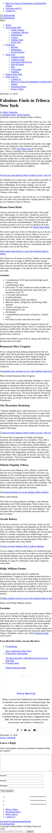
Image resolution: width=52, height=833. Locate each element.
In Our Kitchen (17, 52)
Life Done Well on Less (21, 62)
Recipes (14, 47)
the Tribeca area (24, 149)
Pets (13, 67)
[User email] (34, 730)
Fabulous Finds (18, 57)
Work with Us (12, 77)
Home (8, 25)
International (16, 35)
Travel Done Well (13, 27)
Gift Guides (16, 69)
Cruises (14, 37)
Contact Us (10, 11)
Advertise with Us (13, 8)
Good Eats (10, 45)
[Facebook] (17, 730)
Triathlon (15, 72)
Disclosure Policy (18, 86)
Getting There (17, 40)
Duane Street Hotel (41, 227)
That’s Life (10, 54)
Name (3, 775)
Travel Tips (16, 42)
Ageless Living (17, 59)
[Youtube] (25, 730)
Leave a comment (8, 737)
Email (3, 780)
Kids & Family (17, 64)
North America (17, 30)
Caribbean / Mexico (19, 32)
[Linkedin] (29, 730)
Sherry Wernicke (10, 112)
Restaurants (16, 49)
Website (3, 786)
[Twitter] (21, 730)
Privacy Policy (17, 89)
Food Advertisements (37, 796)
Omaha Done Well (14, 74)
